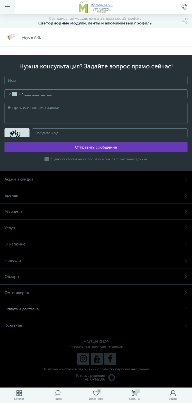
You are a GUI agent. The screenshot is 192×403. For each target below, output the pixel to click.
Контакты (13, 325)
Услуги (10, 227)
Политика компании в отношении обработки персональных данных (96, 369)
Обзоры (11, 276)
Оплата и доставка (21, 309)
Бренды (11, 195)
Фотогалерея (16, 292)
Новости (12, 260)
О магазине (15, 244)
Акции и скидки (18, 179)
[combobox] (14, 94)
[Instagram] (83, 359)
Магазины (13, 211)
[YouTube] (97, 359)
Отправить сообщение (96, 147)
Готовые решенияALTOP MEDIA (90, 377)
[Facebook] (110, 359)
